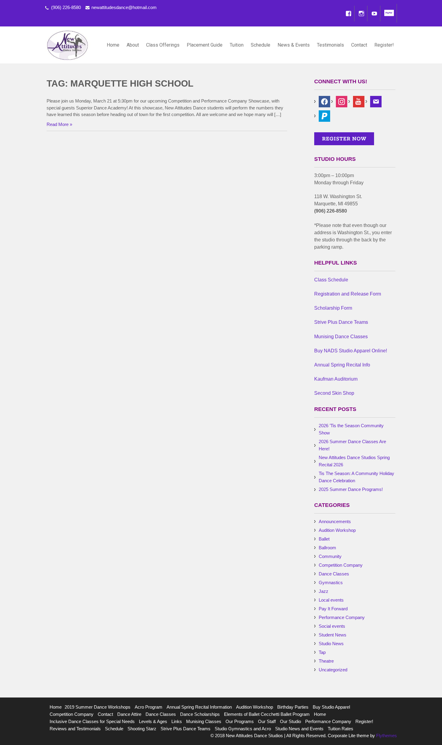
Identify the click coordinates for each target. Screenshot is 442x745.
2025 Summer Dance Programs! (351, 489)
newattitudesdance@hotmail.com (124, 7)
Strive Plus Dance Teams (185, 728)
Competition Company (341, 565)
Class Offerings (163, 45)
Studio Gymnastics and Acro (243, 728)
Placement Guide (205, 45)
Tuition (237, 45)
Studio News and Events (299, 728)
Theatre (326, 661)
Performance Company (342, 617)
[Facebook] (348, 13)
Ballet (324, 538)
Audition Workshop (337, 530)
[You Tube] (374, 13)
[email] (376, 101)
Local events (331, 599)
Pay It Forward (333, 608)
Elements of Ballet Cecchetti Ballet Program (267, 714)
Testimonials (330, 45)
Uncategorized (333, 669)
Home (113, 45)
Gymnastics (331, 582)
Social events (332, 626)
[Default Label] (324, 115)
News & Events (294, 45)
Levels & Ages (153, 721)
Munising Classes (203, 721)
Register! (384, 45)
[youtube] (358, 101)
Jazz (323, 591)
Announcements (335, 521)
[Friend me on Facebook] (324, 101)
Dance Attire (129, 714)
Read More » (59, 124)
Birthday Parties (292, 707)
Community (330, 556)
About (133, 45)
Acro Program (148, 707)
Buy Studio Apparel (331, 707)
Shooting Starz (141, 728)
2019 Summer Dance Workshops (97, 707)
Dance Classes (334, 573)
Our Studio (290, 721)
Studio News (331, 643)
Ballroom (327, 547)
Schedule (260, 45)
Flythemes (386, 735)
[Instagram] (361, 13)
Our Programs (240, 721)
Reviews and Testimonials (75, 728)
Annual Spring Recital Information (199, 707)
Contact (359, 45)
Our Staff (267, 721)
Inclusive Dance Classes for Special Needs (92, 721)
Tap (322, 652)
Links (176, 721)
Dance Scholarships (200, 714)
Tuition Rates (340, 728)
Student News (332, 634)
